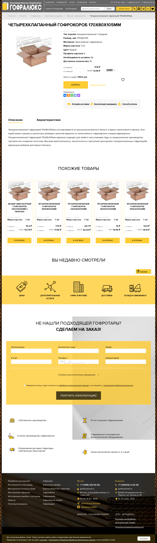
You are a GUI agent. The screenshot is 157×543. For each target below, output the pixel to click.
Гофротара (36, 16)
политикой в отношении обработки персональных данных (72, 540)
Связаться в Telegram (90, 503)
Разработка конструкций (19, 481)
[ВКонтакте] (64, 95)
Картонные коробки (54, 16)
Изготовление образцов (19, 492)
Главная (11, 16)
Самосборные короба (52, 500)
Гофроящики (49, 504)
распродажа (71, 9)
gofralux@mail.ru (87, 489)
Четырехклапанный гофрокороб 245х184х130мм (78, 206)
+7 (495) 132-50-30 (133, 2)
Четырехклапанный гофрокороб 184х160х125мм (108, 206)
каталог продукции (54, 9)
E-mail (14, 358)
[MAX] (78, 95)
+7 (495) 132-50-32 (148, 2)
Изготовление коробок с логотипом (24, 496)
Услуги (72, 2)
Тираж (108, 347)
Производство (61, 2)
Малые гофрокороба (76, 16)
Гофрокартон (49, 492)
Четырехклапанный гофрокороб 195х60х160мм (137, 206)
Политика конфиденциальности (129, 527)
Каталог (23, 16)
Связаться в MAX (89, 507)
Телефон (63, 358)
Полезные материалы (17, 504)
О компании (49, 2)
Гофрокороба (49, 496)
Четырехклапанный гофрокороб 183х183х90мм (49, 206)
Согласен (144, 539)
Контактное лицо (67, 347)
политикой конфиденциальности (118, 385)
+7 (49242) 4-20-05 (128, 484)
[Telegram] (75, 95)
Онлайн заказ (82, 2)
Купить (75, 85)
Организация (17, 347)
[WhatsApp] (71, 95)
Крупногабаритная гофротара (56, 489)
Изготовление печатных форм (21, 489)
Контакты (92, 2)
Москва (80, 481)
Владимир (119, 481)
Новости (11, 500)
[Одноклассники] (68, 95)
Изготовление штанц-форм (20, 485)
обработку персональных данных (74, 385)
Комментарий (112, 358)
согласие (43, 540)
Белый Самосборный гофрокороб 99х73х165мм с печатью (19, 208)
